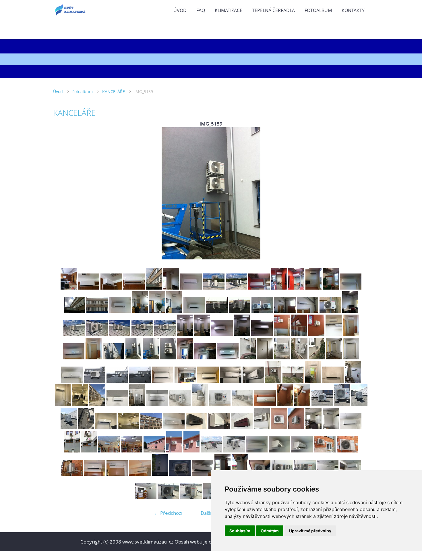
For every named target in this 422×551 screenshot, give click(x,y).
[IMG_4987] (350, 287)
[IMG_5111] (334, 334)
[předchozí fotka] (62, 193)
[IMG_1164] (347, 450)
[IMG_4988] (74, 311)
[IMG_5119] (73, 357)
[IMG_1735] (168, 497)
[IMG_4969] (296, 287)
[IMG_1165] (72, 474)
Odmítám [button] (270, 530)
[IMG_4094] (194, 311)
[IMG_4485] (285, 311)
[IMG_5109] (299, 334)
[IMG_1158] (279, 450)
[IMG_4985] (313, 287)
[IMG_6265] (331, 427)
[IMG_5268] (72, 380)
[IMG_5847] (200, 404)
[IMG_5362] (117, 380)
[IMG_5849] (242, 404)
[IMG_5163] (228, 357)
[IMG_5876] (86, 427)
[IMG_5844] (137, 404)
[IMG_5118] (351, 334)
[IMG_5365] (185, 380)
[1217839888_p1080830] (180, 474)
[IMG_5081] (202, 334)
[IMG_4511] (350, 311)
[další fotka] (359, 193)
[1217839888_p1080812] (94, 474)
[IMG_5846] (180, 404)
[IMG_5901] (63, 404)
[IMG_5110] (316, 334)
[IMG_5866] (285, 404)
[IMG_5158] (133, 357)
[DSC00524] (154, 450)
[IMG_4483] (262, 311)
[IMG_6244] (196, 427)
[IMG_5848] (220, 404)
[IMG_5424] (293, 380)
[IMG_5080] (185, 334)
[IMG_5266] (334, 357)
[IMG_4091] (140, 311)
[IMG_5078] (142, 334)
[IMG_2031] (145, 497)
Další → (209, 513)
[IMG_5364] (162, 380)
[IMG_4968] (279, 287)
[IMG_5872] (359, 404)
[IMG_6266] (350, 427)
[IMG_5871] (342, 404)
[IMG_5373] (230, 380)
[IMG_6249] (242, 427)
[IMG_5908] (151, 427)
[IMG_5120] (94, 357)
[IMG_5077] (119, 334)
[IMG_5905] (128, 427)
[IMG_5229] (265, 357)
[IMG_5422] (273, 380)
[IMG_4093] (174, 311)
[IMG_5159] (151, 357)
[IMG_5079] (165, 334)
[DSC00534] (234, 450)
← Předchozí (168, 513)
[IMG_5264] (299, 357)
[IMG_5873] (69, 427)
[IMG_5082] (222, 334)
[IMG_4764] (88, 287)
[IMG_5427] (333, 380)
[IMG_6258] (262, 427)
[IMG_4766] (134, 287)
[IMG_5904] (106, 427)
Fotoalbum (318, 10)
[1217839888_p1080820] (117, 474)
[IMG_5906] (80, 404)
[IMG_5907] (97, 404)
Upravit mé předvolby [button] (310, 530)
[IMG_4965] (236, 287)
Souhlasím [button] (239, 530)
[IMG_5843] (117, 404)
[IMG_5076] (97, 334)
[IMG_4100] (239, 311)
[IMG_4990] (97, 311)
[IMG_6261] (279, 427)
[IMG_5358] (94, 380)
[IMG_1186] (131, 450)
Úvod (180, 10)
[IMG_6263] (313, 427)
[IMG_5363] (140, 380)
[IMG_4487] (307, 311)
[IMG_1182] (89, 450)
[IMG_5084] (262, 334)
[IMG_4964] (213, 287)
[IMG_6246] (219, 427)
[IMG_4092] (157, 311)
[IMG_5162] (205, 357)
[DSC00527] (191, 450)
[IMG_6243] (174, 427)
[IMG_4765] (111, 287)
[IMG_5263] (282, 357)
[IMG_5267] (351, 357)
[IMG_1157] (257, 450)
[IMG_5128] (113, 357)
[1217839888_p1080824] (140, 474)
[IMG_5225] (248, 357)
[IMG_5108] (282, 334)
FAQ (200, 10)
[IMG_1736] (191, 497)
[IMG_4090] (120, 311)
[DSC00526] (174, 450)
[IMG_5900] (353, 380)
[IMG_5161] (185, 357)
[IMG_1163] (325, 450)
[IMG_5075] (74, 334)
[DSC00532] (211, 450)
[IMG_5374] (253, 380)
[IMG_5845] (157, 404)
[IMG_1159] (302, 450)
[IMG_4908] (154, 287)
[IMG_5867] (302, 404)
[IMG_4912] (171, 287)
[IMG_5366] (208, 380)
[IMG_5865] (265, 404)
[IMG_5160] (168, 357)
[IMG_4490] (330, 311)
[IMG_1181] (72, 450)
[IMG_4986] (331, 287)
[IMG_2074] (202, 474)
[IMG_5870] (322, 404)
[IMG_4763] (69, 287)
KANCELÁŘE (113, 91)
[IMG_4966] (259, 287)
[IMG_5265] (317, 357)
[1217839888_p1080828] (160, 474)
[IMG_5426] (313, 380)
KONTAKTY (353, 10)
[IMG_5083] (242, 334)
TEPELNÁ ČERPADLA (273, 10)
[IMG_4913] (191, 287)
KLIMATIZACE (228, 10)
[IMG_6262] (296, 427)
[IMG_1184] (109, 450)
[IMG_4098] (217, 311)
